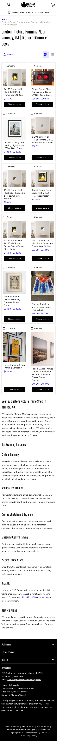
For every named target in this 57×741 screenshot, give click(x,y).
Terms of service (12, 726)
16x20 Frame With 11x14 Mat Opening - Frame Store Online (42, 243)
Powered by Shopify (28, 735)
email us (44, 597)
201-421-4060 (29, 597)
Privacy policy (28, 726)
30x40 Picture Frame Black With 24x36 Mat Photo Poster (42, 193)
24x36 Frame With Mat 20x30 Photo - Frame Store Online (13, 92)
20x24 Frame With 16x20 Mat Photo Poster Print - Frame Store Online (14, 244)
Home (4, 19)
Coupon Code (44, 729)
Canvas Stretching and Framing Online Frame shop (41, 307)
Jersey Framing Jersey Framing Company (14, 366)
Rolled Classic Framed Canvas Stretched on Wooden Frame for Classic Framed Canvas (42, 374)
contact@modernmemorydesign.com (24, 679)
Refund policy (43, 726)
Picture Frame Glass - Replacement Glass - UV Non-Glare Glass (42, 92)
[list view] (52, 54)
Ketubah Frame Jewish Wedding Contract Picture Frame (12, 301)
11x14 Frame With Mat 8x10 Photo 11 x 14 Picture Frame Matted (14, 194)
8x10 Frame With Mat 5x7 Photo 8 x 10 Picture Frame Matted (42, 139)
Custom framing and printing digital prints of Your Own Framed (14, 145)
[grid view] (46, 54)
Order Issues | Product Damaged (21, 729)
